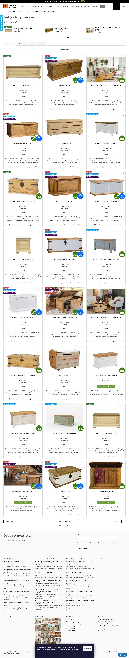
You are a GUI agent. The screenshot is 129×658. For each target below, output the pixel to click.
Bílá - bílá (93, 225)
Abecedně (41, 43)
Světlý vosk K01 (114, 109)
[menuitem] (24, 6)
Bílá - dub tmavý (102, 225)
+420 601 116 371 (105, 623)
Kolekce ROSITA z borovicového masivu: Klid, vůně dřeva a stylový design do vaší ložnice (47, 590)
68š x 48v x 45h (69, 399)
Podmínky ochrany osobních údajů (77, 624)
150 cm (114, 167)
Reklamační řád (72, 626)
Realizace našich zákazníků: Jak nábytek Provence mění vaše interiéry (80, 601)
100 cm (103, 167)
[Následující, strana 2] (120, 521)
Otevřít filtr (64, 50)
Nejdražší (31, 43)
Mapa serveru (71, 630)
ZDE (83, 1)
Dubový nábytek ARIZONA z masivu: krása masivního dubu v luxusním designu (46, 601)
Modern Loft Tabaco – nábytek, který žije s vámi (48, 580)
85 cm (97, 167)
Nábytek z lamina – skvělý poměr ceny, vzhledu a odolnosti (16, 602)
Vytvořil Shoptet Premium (118, 652)
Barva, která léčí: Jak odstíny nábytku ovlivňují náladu (16, 580)
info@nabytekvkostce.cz (107, 619)
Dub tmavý (53, 109)
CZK (102, 6)
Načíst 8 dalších (64, 521)
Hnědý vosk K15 (104, 109)
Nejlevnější (22, 43)
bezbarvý (71, 109)
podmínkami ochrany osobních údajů (106, 543)
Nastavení (41, 654)
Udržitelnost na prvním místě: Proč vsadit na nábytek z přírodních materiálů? (47, 562)
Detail (23, 96)
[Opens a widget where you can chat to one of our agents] (122, 655)
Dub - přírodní (64, 341)
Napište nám (71, 628)
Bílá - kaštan (112, 225)
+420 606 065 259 (105, 621)
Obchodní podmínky (73, 622)
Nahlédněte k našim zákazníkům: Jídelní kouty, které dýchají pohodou (79, 580)
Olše (21, 109)
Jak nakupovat (72, 619)
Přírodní (32, 109)
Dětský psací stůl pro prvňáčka (11, 561)
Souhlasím (87, 648)
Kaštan (60, 109)
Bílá (13, 109)
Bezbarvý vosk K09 (93, 109)
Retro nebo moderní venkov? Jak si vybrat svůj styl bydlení (17, 569)
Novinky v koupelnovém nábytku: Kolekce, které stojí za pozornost (79, 562)
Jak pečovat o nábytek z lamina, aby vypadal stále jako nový (17, 591)
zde (77, 649)
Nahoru (10, 521)
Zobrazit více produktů (64, 37)
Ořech (26, 109)
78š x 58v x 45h (59, 399)
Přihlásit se (83, 549)
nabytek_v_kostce (105, 630)
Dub (17, 109)
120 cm (109, 167)
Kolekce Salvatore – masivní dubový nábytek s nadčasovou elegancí (79, 591)
